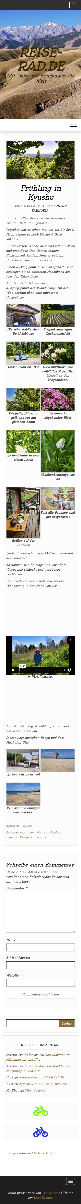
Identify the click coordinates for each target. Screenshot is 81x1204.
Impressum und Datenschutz (30, 1153)
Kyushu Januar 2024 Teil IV (41, 1077)
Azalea (42, 832)
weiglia (40, 837)
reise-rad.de (40, 59)
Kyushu (11, 837)
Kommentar (16, 888)
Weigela (26, 837)
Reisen (27, 825)
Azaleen (56, 832)
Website (12, 975)
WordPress (50, 1193)
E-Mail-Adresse (18, 958)
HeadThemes (43, 1197)
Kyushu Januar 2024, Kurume (43, 1084)
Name (10, 940)
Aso (31, 832)
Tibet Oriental (35, 1090)
